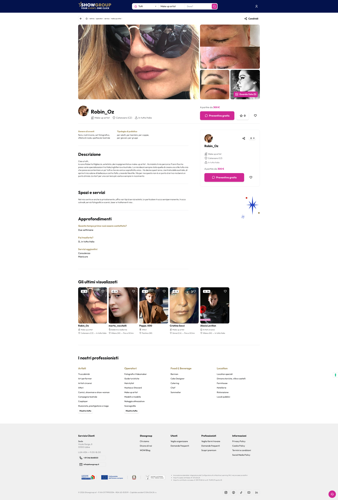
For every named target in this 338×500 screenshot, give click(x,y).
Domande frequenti (180, 445)
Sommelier (176, 392)
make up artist (116, 19)
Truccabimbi (84, 374)
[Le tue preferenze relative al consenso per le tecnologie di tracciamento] (335, 374)
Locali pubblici (223, 396)
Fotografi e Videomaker (135, 374)
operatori (99, 19)
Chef (173, 387)
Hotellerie (221, 387)
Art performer (85, 378)
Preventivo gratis (219, 115)
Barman (174, 374)
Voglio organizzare (179, 441)
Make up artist (214, 154)
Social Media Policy (241, 455)
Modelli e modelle (132, 396)
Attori (81, 387)
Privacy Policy (238, 441)
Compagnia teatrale (87, 396)
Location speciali (225, 374)
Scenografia (130, 406)
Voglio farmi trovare (210, 441)
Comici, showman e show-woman (94, 392)
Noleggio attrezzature (134, 401)
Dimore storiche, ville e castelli (231, 378)
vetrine (91, 19)
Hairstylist (129, 383)
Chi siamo (144, 441)
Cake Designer (178, 378)
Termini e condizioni (241, 450)
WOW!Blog (145, 450)
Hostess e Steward (133, 387)
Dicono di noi (146, 445)
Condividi (253, 18)
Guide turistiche (131, 378)
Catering (175, 383)
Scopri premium (208, 450)
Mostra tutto (85, 410)
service (106, 19)
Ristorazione (223, 392)
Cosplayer (83, 401)
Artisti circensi (85, 383)
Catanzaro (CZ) (124, 117)
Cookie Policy (238, 445)
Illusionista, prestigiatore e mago (93, 406)
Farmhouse (222, 383)
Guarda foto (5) (247, 94)
